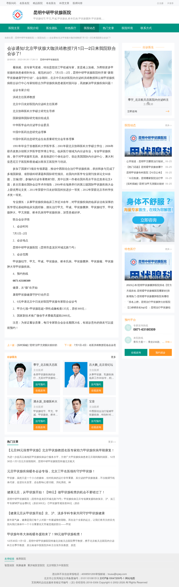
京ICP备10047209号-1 (112, 578)
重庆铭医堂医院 (36, 565)
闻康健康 (21, 565)
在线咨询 (40, 390)
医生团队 (51, 28)
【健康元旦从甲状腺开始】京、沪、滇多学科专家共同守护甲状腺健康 (56, 513)
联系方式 (146, 28)
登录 (171, 3)
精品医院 (38, 3)
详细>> (168, 341)
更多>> (112, 441)
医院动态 (89, 28)
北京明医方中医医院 (57, 565)
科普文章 (64, 3)
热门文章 (108, 28)
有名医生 (51, 3)
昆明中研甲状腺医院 (24, 37)
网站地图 (130, 578)
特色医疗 (70, 28)
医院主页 (14, 28)
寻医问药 (11, 3)
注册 (161, 3)
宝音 (92, 401)
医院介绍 (32, 28)
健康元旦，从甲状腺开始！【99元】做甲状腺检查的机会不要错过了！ (56, 492)
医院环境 (127, 28)
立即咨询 (132, 111)
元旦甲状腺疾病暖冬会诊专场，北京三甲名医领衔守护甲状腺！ (51, 471)
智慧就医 (9, 565)
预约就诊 (160, 352)
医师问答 (78, 3)
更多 (113, 357)
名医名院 (24, 3)
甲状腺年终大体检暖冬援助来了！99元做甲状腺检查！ (45, 534)
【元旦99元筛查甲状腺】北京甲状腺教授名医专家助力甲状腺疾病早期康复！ (60, 450)
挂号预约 (40, 384)
